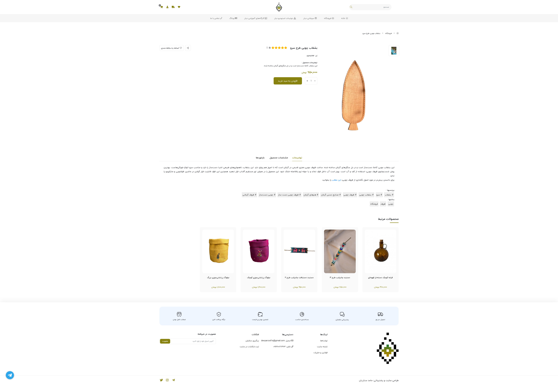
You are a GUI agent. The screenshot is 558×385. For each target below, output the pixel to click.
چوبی (390, 204)
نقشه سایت (322, 346)
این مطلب (336, 180)
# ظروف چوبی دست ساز (289, 195)
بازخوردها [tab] (260, 158)
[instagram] (167, 380)
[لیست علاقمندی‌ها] (179, 7)
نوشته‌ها (324, 340)
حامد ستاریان (366, 380)
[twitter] (161, 380)
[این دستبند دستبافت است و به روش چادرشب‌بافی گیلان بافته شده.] (340, 251)
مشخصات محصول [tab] (279, 158)
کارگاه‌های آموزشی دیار (254, 18)
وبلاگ (232, 18)
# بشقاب (389, 195)
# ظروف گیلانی (249, 195)
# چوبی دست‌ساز (267, 195)
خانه (343, 18)
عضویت (165, 341)
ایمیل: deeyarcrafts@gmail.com (276, 340)
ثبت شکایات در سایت (249, 346)
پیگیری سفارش (252, 340)
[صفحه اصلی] (398, 33)
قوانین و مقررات (320, 352)
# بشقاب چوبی (366, 195)
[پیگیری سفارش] (173, 7)
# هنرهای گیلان (311, 195)
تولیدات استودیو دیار (284, 18)
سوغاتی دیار (309, 18)
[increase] (307, 81)
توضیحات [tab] (297, 158)
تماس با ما (215, 18)
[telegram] (173, 380)
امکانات (255, 334)
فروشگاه (328, 18)
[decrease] (315, 81)
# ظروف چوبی (350, 195)
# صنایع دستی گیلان (331, 195)
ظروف (383, 204)
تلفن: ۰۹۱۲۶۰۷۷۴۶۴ (282, 346)
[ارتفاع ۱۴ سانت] (380, 251)
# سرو (379, 195)
